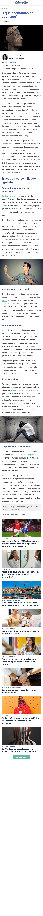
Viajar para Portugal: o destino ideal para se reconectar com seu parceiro (20, 604)
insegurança (17, 390)
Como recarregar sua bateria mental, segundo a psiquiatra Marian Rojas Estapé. (20, 662)
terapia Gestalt (33, 455)
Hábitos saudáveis (8, 657)
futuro (4, 300)
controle (15, 353)
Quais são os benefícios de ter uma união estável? (19, 691)
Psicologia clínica (8, 628)
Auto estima (6, 569)
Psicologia (5, 8)
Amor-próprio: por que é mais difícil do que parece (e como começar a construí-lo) (21, 574)
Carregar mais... (21, 757)
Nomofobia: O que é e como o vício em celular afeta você (20, 632)
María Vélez (20, 58)
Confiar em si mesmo (11, 196)
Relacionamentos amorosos (12, 600)
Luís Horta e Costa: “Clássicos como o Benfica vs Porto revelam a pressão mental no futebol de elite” (20, 544)
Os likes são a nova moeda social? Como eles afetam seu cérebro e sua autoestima (21, 721)
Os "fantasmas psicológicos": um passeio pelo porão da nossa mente (19, 750)
